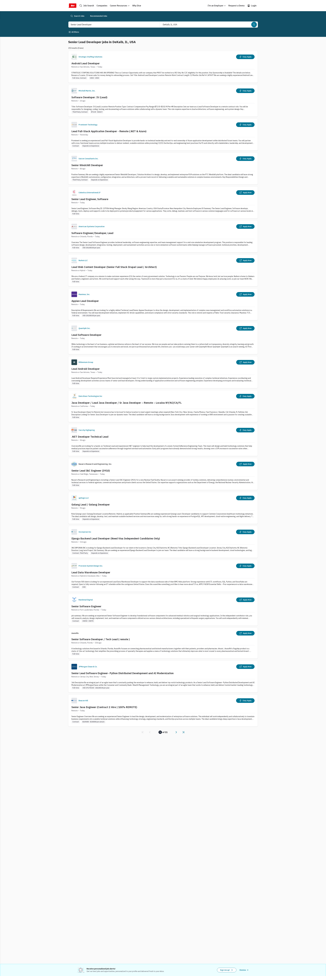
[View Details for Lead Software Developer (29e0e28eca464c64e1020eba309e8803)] (163, 338)
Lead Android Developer (85, 368)
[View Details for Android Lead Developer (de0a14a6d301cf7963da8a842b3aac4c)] (163, 67)
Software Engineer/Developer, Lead (92, 233)
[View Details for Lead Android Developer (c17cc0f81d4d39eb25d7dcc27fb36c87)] (163, 372)
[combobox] (111, 24)
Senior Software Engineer (86, 606)
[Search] (254, 24)
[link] (142, 732)
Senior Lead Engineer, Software (89, 199)
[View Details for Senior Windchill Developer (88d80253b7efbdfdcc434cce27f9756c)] (163, 168)
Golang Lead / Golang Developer (90, 504)
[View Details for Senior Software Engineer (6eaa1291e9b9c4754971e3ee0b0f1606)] (163, 610)
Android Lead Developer (85, 63)
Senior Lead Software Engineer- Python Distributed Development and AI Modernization (122, 673)
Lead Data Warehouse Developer (90, 572)
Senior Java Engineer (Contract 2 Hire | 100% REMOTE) (104, 707)
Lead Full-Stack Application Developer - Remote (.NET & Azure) (108, 131)
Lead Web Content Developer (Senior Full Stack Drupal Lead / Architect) (114, 267)
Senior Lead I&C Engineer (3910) (90, 470)
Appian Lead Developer (85, 301)
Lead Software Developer (86, 335)
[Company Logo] (74, 57)
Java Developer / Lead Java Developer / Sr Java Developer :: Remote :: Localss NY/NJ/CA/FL (126, 402)
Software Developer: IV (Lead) (89, 97)
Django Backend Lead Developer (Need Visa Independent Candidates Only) (115, 538)
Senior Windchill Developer (87, 165)
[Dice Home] (72, 5)
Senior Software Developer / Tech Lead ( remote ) (100, 639)
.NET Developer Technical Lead (89, 436)
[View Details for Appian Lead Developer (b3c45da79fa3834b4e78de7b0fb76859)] (163, 304)
